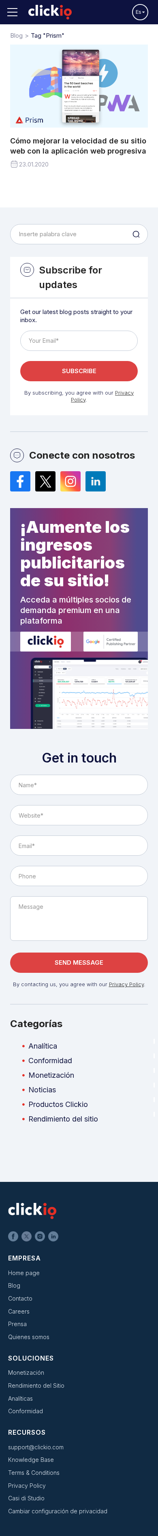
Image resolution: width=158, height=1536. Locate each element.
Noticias (42, 1089)
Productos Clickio (58, 1104)
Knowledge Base (31, 1459)
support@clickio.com (36, 1447)
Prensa (17, 1323)
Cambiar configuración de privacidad (57, 1511)
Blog (14, 1285)
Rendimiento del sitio (63, 1119)
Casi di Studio (26, 1498)
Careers (19, 1311)
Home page (24, 1272)
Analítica (42, 1046)
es (138, 12)
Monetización (51, 1075)
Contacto (20, 1298)
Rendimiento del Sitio (36, 1385)
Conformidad (50, 1060)
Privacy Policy (126, 984)
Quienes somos (28, 1336)
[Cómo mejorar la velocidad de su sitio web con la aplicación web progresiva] (79, 86)
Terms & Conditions (34, 1472)
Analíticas (20, 1398)
